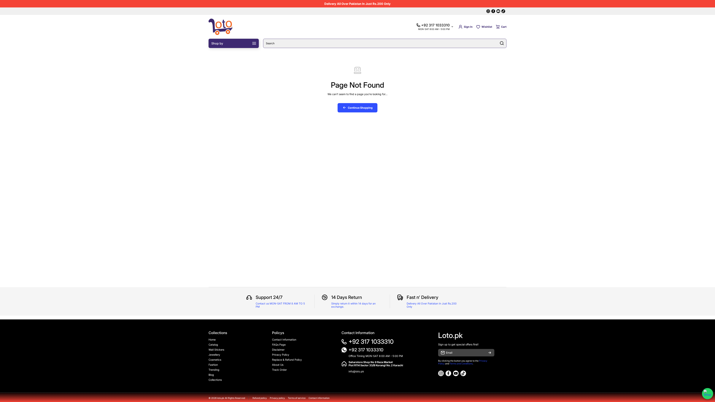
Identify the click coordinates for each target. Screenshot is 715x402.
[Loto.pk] (221, 27)
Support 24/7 (269, 297)
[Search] (501, 43)
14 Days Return (346, 297)
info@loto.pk (356, 371)
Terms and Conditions (461, 363)
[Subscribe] (489, 352)
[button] (501, 27)
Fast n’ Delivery (422, 297)
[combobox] (384, 43)
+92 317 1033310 (371, 341)
